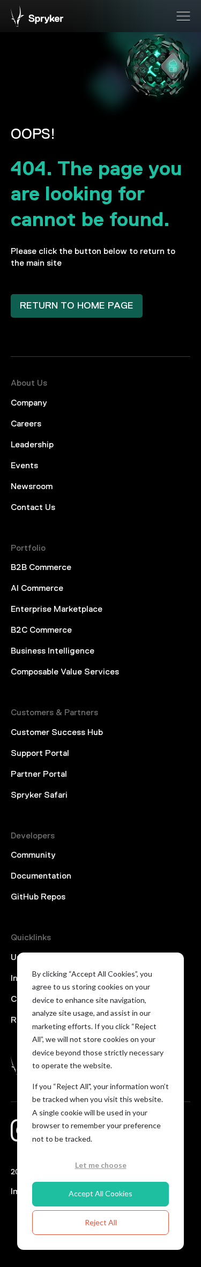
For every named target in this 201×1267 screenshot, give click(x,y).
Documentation (41, 876)
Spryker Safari (39, 795)
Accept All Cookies (100, 1193)
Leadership (32, 445)
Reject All (101, 1222)
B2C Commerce (41, 630)
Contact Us (33, 508)
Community (33, 855)
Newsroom (32, 487)
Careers (26, 424)
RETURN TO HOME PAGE (76, 306)
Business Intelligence (52, 651)
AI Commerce (37, 588)
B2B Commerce (41, 568)
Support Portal (40, 753)
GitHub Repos (38, 897)
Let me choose (100, 1164)
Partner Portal (39, 774)
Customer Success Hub (57, 733)
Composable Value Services (65, 672)
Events (24, 466)
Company (29, 403)
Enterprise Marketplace (56, 609)
